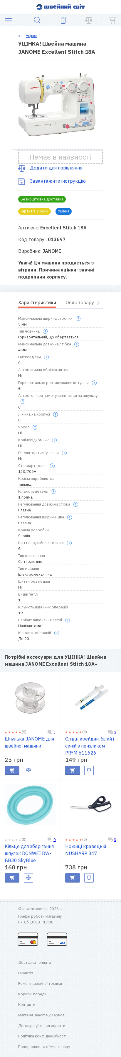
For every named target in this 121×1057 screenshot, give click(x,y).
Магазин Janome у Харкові (41, 1015)
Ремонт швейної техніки (40, 983)
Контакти (26, 1004)
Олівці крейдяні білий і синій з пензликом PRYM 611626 (89, 746)
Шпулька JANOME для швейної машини (29, 742)
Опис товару (79, 302)
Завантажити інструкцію (57, 181)
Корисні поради (32, 994)
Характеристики (37, 302)
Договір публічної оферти (41, 1025)
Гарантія (25, 972)
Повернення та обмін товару (44, 1046)
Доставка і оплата (34, 962)
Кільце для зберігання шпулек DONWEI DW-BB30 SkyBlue (29, 853)
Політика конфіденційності (42, 1036)
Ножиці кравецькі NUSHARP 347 (85, 849)
